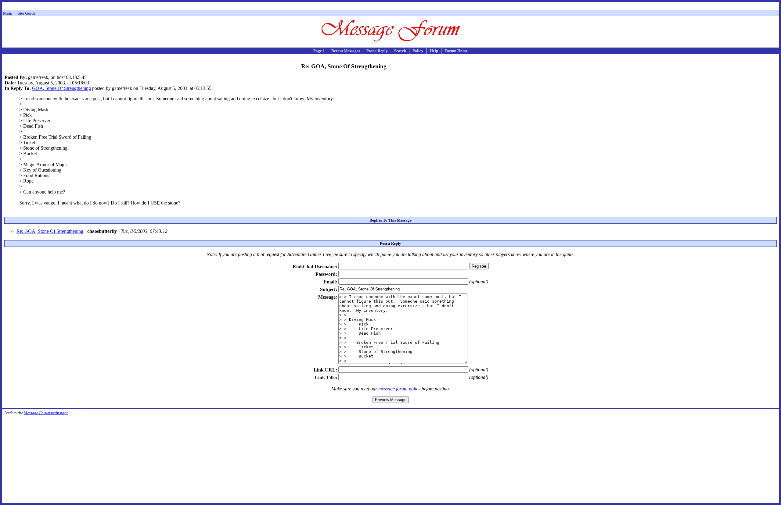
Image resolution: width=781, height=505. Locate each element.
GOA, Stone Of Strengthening (61, 88)
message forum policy (399, 388)
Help (434, 50)
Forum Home (456, 50)
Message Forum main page (46, 413)
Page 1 (319, 50)
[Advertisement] (390, 7)
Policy (417, 50)
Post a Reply (377, 50)
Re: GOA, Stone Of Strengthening (49, 231)
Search (400, 50)
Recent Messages (345, 50)
